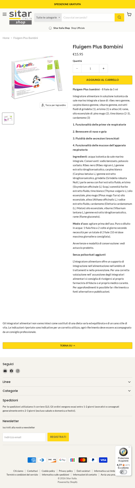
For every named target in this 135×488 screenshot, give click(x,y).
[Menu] (129, 448)
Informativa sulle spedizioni (55, 474)
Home (6, 37)
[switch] (123, 472)
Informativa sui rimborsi (106, 471)
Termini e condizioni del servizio (22, 474)
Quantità (77, 61)
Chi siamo (18, 471)
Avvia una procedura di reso (114, 474)
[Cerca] (119, 17)
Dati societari (83, 471)
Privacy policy (66, 471)
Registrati (58, 437)
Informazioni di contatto (85, 474)
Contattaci (32, 471)
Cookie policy (48, 471)
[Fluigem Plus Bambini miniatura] (8, 118)
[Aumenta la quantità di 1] (103, 68)
